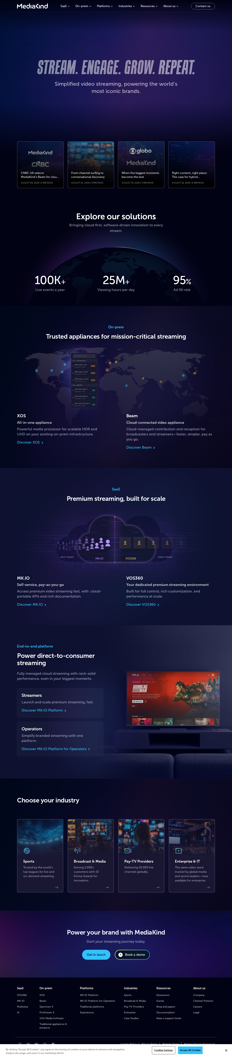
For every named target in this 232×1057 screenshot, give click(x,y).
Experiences (87, 1012)
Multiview (22, 1006)
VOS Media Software (52, 1018)
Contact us (203, 6)
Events (160, 1001)
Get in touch (96, 954)
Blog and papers (165, 1006)
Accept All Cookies (190, 1050)
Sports (127, 995)
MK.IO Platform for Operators (97, 1001)
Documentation (165, 1012)
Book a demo (135, 954)
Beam (43, 1001)
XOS (42, 995)
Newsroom (162, 995)
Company (198, 995)
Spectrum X (46, 1006)
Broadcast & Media (135, 1001)
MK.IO (20, 1001)
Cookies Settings (163, 1050)
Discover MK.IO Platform (42, 710)
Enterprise (130, 1012)
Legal (196, 1012)
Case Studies (131, 1018)
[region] (116, 1050)
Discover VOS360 (141, 604)
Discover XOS (28, 442)
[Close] (226, 1050)
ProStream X (47, 1012)
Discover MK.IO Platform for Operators (54, 749)
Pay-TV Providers (134, 1006)
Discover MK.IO (30, 604)
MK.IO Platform (89, 995)
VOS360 (22, 995)
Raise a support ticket (168, 1018)
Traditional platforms (92, 1006)
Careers (197, 1006)
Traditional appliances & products (53, 1026)
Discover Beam (139, 447)
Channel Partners (203, 1001)
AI (18, 1012)
